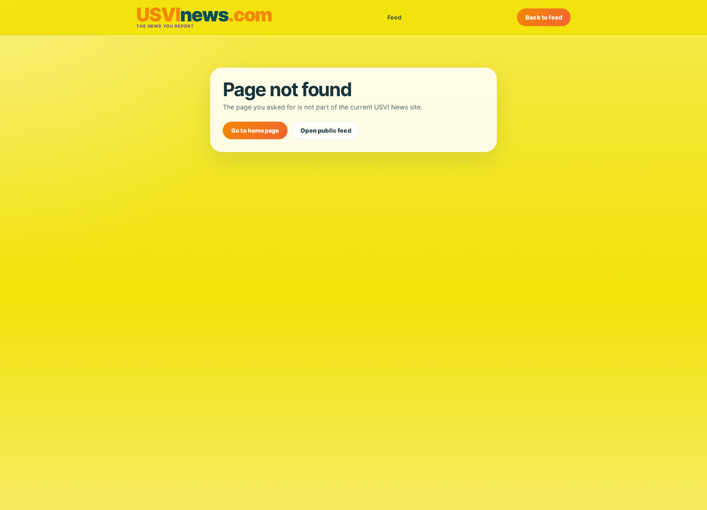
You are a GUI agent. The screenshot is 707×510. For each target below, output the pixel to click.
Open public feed (325, 130)
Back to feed (543, 17)
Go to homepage (255, 130)
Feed (394, 17)
